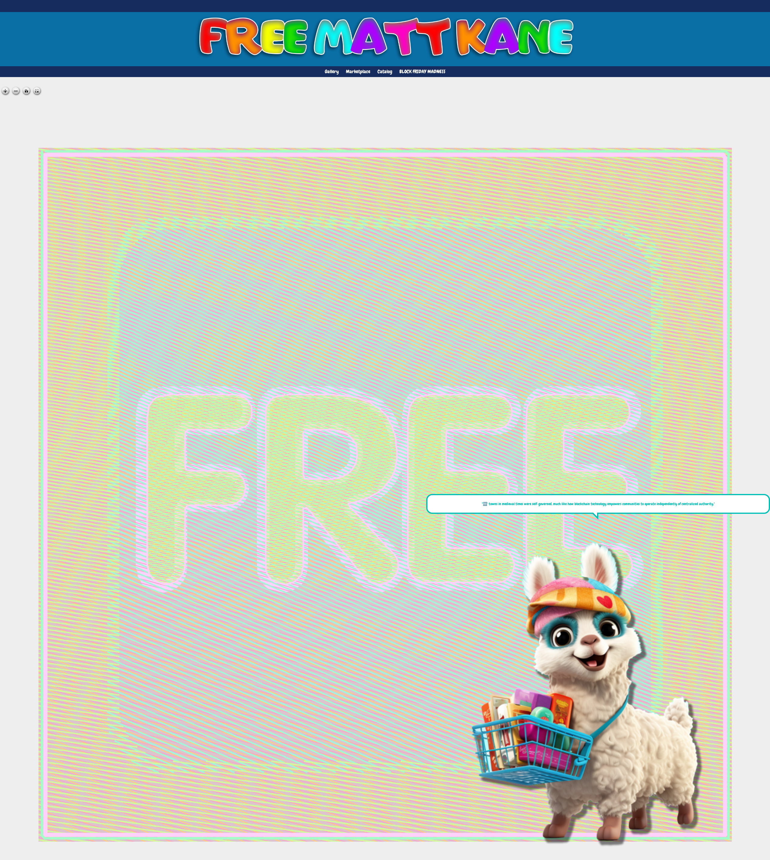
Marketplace (358, 71)
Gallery (332, 71)
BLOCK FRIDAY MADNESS (422, 71)
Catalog (384, 71)
